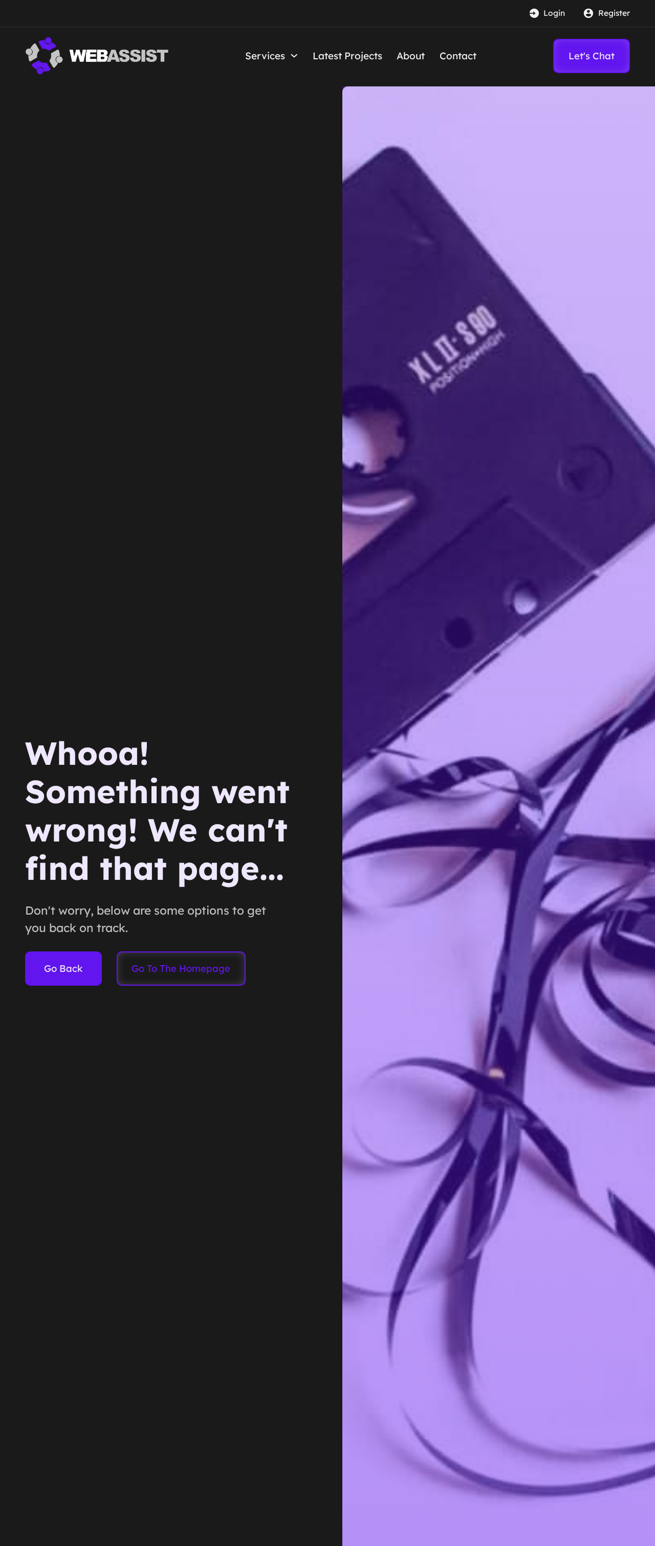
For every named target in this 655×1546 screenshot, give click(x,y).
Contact (458, 56)
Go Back (63, 968)
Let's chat (592, 56)
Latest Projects (347, 56)
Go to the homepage (181, 968)
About (411, 56)
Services (265, 56)
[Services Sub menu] (294, 56)
